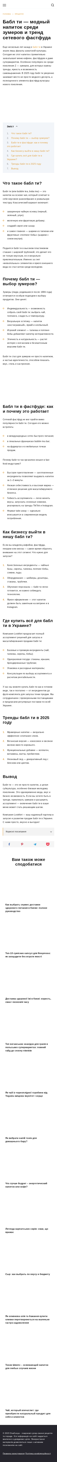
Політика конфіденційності (38, 1453)
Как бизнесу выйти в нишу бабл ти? (30, 151)
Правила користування (14, 1453)
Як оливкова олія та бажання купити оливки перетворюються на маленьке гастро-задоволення (27, 1319)
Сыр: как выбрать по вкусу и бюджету (27, 1274)
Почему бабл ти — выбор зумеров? (30, 138)
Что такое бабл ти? (21, 133)
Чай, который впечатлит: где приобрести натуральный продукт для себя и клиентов (27, 1413)
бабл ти (37, 47)
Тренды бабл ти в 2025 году (26, 164)
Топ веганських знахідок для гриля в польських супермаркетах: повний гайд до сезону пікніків (26, 1047)
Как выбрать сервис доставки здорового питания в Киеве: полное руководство (26, 907)
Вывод (14, 168)
